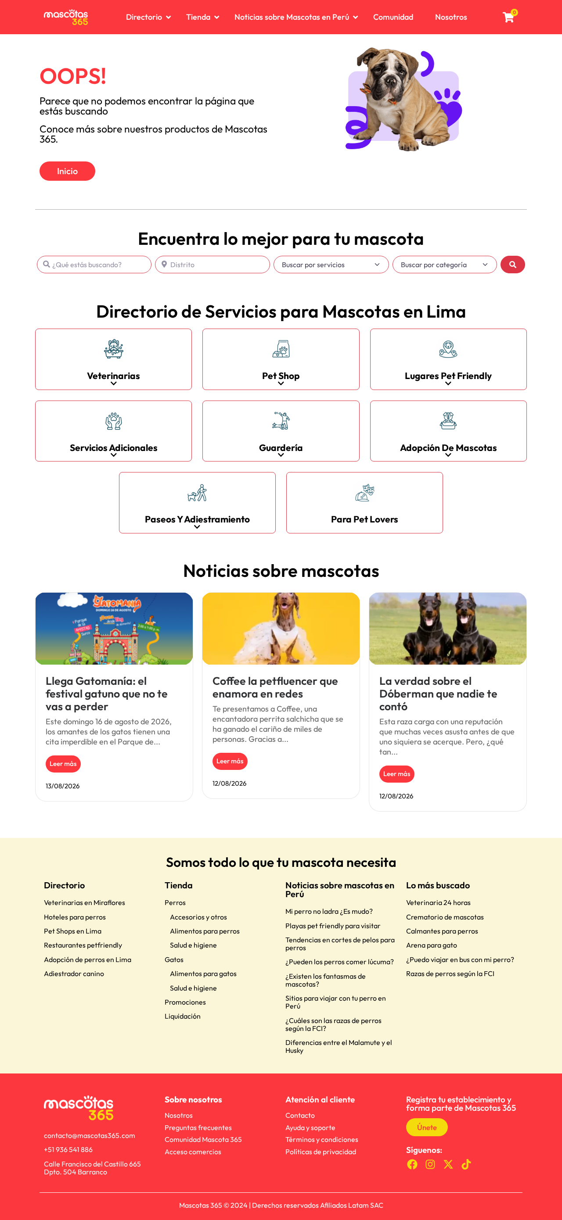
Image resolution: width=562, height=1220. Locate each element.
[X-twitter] (448, 1164)
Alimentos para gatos (203, 973)
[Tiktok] (466, 1164)
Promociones (185, 1002)
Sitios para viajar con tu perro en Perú (335, 1002)
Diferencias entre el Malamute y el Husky (338, 1046)
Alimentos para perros (205, 931)
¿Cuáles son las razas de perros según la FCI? (333, 1024)
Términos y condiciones (321, 1139)
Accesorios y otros (198, 916)
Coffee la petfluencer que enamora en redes (275, 687)
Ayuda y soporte (310, 1127)
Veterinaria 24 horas (438, 902)
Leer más (63, 763)
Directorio (64, 885)
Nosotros (179, 1115)
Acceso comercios (193, 1151)
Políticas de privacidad (320, 1151)
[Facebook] (412, 1164)
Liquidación (183, 1016)
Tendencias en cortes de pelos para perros (340, 943)
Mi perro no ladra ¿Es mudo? (329, 911)
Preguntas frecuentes (198, 1127)
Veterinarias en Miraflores (84, 902)
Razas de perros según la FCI (450, 973)
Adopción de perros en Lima (87, 959)
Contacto (300, 1115)
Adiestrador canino (74, 973)
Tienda (179, 885)
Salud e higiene (193, 945)
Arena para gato (431, 945)
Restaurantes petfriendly (83, 945)
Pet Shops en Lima (72, 931)
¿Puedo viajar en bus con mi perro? (460, 959)
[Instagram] (430, 1164)
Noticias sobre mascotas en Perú (339, 889)
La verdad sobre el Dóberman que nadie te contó (438, 693)
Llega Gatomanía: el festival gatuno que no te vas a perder (107, 693)
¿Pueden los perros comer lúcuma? (339, 961)
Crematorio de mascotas (445, 916)
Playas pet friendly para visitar (333, 925)
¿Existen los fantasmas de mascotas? (325, 980)
